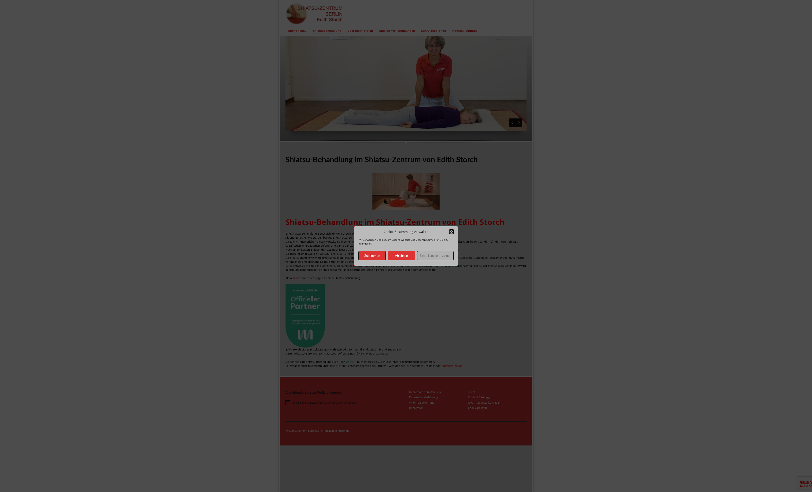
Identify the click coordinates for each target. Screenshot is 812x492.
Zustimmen (372, 255)
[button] (451, 232)
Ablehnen (401, 255)
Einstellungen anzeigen (435, 255)
